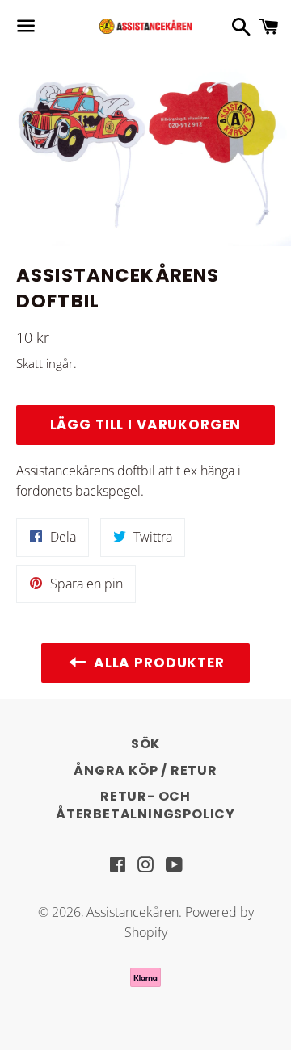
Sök (145, 743)
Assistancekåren (132, 912)
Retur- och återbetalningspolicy (145, 805)
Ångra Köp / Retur (145, 770)
